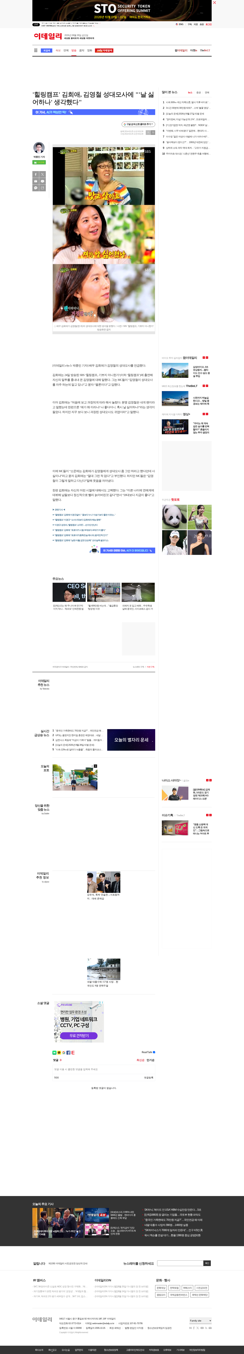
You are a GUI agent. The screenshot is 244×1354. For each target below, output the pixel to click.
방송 (73, 50)
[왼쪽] (92, 766)
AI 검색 (46, 50)
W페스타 (187, 1287)
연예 (65, 50)
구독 (190, 24)
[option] (95, 24)
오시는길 (66, 1350)
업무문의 (79, 1350)
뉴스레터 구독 (138, 667)
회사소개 (39, 1350)
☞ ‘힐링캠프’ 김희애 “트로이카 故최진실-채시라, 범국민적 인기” (80, 535)
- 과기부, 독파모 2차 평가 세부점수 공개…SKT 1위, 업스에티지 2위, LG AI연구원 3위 (60, 1296)
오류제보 (167, 1350)
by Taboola (44, 689)
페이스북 (35, 174)
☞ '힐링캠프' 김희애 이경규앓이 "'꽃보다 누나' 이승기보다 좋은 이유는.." (84, 515)
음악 (81, 50)
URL (42, 188)
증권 (198, 92)
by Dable (45, 813)
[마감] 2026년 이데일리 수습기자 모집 (66, 1263)
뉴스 (190, 92)
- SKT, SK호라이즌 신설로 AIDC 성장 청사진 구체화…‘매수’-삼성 (60, 1286)
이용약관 (92, 1350)
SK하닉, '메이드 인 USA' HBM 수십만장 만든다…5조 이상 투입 (177, 1209)
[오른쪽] (95, 766)
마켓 (193, 50)
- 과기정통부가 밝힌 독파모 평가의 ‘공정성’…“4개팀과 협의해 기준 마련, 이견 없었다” (60, 1291)
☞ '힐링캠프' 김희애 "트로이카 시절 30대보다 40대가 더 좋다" (79, 530)
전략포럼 (174, 1287)
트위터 (42, 174)
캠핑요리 (161, 1294)
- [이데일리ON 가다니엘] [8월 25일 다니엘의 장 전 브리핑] (121, 1286)
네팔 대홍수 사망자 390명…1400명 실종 (165, 1225)
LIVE (36, 24)
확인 (207, 1263)
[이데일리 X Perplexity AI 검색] (93, 112)
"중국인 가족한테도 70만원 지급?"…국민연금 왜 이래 (172, 1219)
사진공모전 (201, 1287)
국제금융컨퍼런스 (178, 1294)
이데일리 (64, 36)
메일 (35, 181)
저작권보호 (154, 1350)
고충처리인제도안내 (135, 1350)
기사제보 (180, 1350)
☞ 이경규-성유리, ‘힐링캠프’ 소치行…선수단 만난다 (74, 525)
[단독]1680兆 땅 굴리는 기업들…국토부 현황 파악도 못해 (174, 1214)
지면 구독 (150, 667)
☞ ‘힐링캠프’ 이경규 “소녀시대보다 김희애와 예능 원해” (76, 520)
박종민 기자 (39, 156)
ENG (181, 24)
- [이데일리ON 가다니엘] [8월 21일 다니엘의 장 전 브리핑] (121, 1296)
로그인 (209, 24)
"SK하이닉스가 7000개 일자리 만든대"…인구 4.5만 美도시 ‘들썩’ (178, 1230)
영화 (89, 50)
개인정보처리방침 (197, 1350)
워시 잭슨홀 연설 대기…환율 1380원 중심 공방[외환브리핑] (175, 1235)
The (205, 50)
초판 (202, 24)
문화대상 (161, 1287)
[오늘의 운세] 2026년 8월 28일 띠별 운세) (73, 745)
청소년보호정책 (111, 1350)
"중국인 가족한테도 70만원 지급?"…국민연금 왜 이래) (79, 730)
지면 (196, 24)
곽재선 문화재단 (199, 1294)
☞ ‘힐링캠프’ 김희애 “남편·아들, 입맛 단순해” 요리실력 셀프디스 (80, 540)
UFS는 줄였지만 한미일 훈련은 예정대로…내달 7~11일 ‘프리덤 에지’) (86, 735)
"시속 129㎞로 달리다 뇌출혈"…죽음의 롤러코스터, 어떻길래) (83, 749)
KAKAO (35, 188)
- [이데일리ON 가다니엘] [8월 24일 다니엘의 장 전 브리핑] (121, 1291)
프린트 (42, 181)
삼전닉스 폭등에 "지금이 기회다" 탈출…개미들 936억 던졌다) (83, 740)
